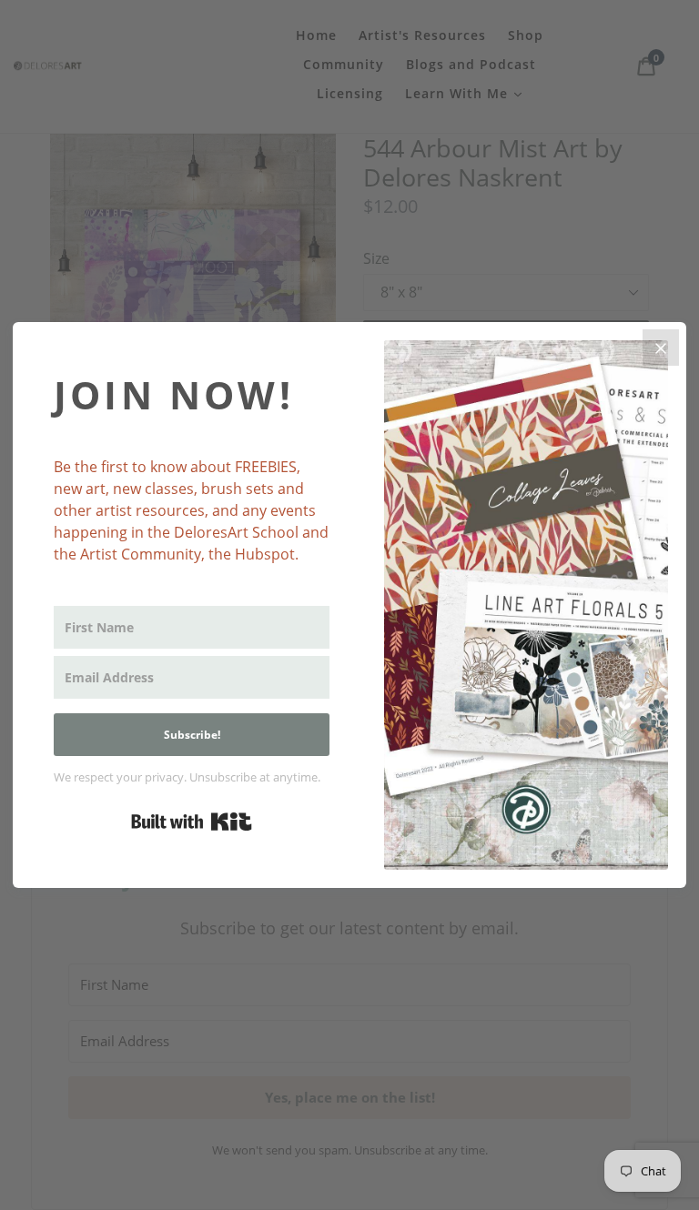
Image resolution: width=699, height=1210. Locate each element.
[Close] (661, 347)
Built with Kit (191, 821)
